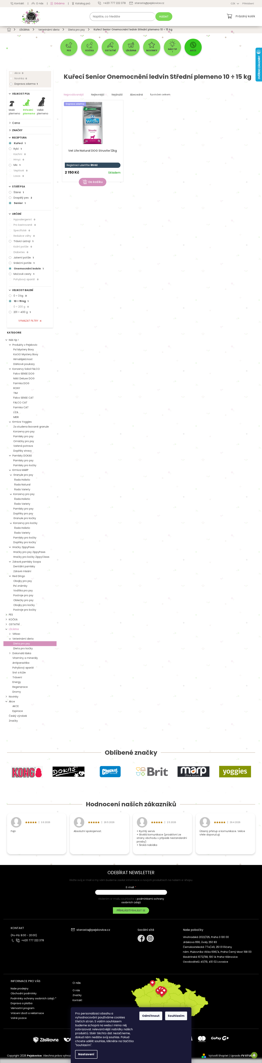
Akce (18, 73)
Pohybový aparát (26, 279)
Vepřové (21, 170)
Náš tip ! (14, 340)
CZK (233, 3)
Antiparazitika (20, 663)
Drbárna (59, 3)
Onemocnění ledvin (29, 268)
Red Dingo (18, 576)
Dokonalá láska (21, 653)
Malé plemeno (14, 111)
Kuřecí (20, 143)
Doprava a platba (21, 1003)
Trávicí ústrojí (23, 241)
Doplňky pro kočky (24, 542)
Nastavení (86, 1054)
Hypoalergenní (24, 219)
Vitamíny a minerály (25, 658)
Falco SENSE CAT (23, 397)
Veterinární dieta (22, 638)
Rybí (18, 149)
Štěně (19, 192)
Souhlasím (176, 1016)
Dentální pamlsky (24, 566)
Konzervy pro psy (24, 431)
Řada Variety (22, 489)
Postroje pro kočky (24, 610)
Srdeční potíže (24, 263)
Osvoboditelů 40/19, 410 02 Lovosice (205, 962)
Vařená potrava (23, 446)
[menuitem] (68, 47)
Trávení (17, 677)
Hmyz (19, 159)
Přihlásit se (137, 910)
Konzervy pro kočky (25, 523)
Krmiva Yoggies (22, 422)
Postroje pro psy (23, 595)
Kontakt (19, 3)
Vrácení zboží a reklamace (27, 1013)
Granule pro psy (23, 475)
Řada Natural (22, 484)
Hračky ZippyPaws (23, 547)
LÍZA (15, 412)
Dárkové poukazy (24, 364)
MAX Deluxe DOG (24, 378)
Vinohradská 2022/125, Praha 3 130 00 (206, 937)
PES (11, 614)
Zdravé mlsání (22, 571)
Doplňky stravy (22, 451)
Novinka (20, 78)
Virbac (16, 634)
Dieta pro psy (21, 643)
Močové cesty (24, 274)
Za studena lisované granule (31, 426)
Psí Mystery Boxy (23, 349)
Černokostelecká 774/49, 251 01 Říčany (207, 947)
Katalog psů (82, 3)
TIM (15, 393)
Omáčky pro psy (23, 441)
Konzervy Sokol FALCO (26, 369)
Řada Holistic (22, 479)
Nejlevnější (97, 94)
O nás (39, 3)
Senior (20, 203)
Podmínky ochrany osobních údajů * (33, 998)
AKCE (15, 706)
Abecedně (136, 94)
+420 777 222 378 (32, 940)
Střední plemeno (29, 111)
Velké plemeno (42, 111)
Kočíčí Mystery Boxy (25, 354)
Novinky (13, 696)
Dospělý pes (23, 197)
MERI (16, 417)
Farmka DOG (21, 383)
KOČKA (13, 619)
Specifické (22, 230)
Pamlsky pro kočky (24, 465)
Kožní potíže (23, 246)
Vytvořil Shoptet (219, 1055)
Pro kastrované (25, 225)
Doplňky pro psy (23, 513)
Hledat (164, 16)
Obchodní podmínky (24, 993)
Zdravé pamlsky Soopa (26, 562)
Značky (13, 721)
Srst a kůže (19, 672)
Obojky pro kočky (24, 605)
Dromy (16, 692)
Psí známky (20, 586)
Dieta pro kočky (23, 648)
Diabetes (21, 252)
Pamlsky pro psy (23, 436)
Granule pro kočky (24, 518)
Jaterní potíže (24, 257)
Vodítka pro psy (23, 590)
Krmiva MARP (20, 470)
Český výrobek (18, 716)
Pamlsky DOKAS (22, 455)
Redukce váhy (24, 236)
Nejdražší (117, 94)
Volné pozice (19, 1018)
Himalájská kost (23, 359)
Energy (16, 682)
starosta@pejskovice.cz (93, 930)
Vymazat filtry (28, 320)
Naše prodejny (19, 988)
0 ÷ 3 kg (20, 295)
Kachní (20, 154)
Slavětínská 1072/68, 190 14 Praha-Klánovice (210, 957)
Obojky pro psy (22, 581)
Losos (19, 176)
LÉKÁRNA (14, 629)
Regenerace (20, 687)
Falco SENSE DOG (23, 373)
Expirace (17, 711)
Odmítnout (151, 1016)
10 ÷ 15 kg (21, 301)
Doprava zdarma (26, 84)
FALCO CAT (20, 402)
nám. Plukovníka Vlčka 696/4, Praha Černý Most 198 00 (217, 952)
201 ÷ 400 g (22, 312)
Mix (17, 165)
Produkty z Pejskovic (24, 345)
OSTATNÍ (14, 624)
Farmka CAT (21, 407)
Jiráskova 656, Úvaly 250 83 (200, 942)
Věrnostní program (22, 1008)
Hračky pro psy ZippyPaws (29, 552)
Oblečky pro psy (23, 600)
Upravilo (243, 1055)
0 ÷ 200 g (21, 306)
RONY (16, 388)
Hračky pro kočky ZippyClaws (31, 557)
